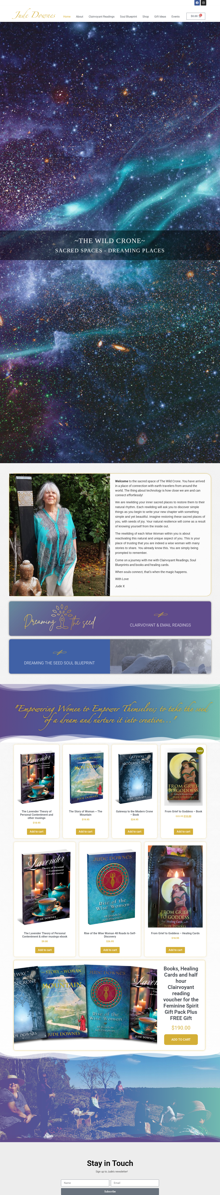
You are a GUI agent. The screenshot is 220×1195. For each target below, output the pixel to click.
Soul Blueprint (128, 16)
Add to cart (36, 831)
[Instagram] (203, 3)
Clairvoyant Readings (101, 16)
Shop (145, 16)
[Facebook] (197, 3)
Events (176, 16)
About (79, 16)
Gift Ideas (160, 16)
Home (66, 16)
